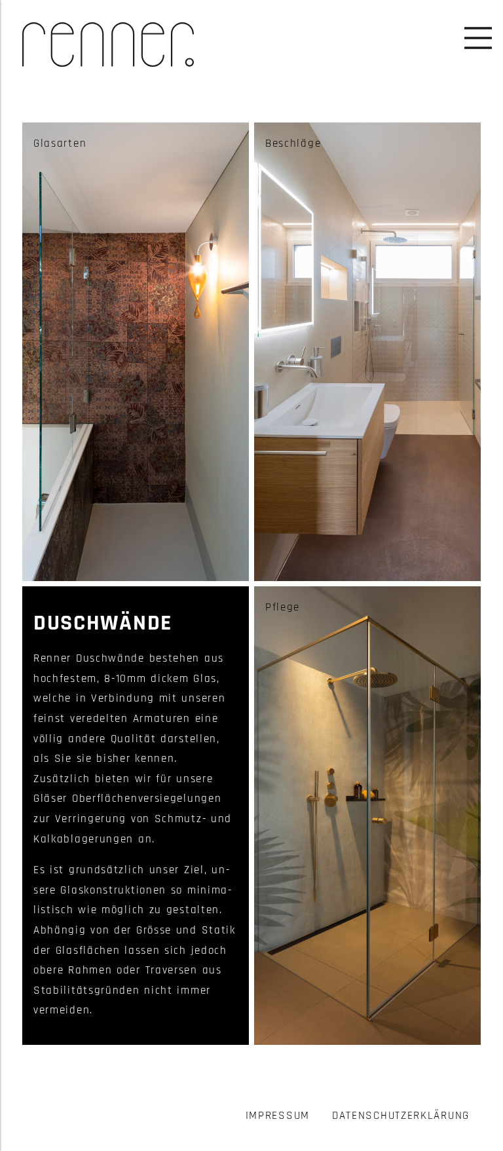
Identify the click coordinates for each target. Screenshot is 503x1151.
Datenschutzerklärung (401, 1115)
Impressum (278, 1115)
